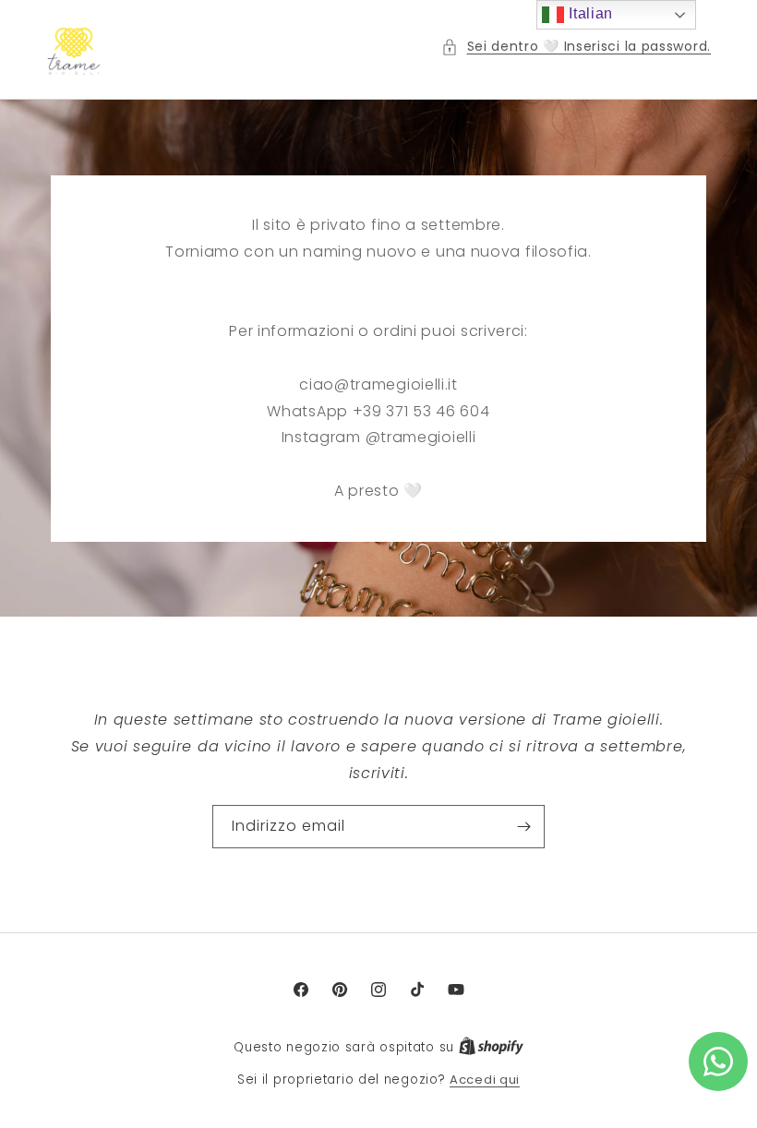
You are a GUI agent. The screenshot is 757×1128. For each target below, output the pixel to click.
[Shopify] (491, 1047)
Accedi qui (485, 1079)
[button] (576, 46)
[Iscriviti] (523, 827)
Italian (588, 13)
